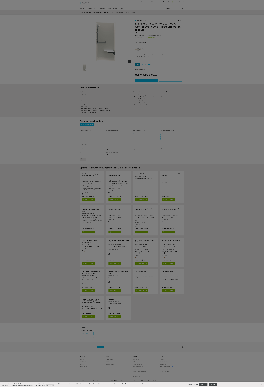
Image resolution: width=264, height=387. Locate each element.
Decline (203, 384)
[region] (132, 384)
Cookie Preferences (193, 384)
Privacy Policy (50, 385)
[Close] (261, 384)
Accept (213, 384)
